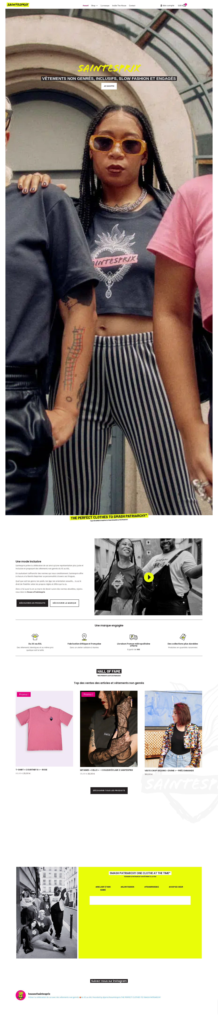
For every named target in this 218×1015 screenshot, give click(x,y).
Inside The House (119, 6)
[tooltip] (127, 649)
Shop (93, 6)
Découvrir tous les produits (109, 790)
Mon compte (167, 6)
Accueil (85, 6)
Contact (132, 6)
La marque (105, 6)
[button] (127, 649)
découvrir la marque (64, 603)
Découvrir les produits (32, 603)
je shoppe (109, 86)
